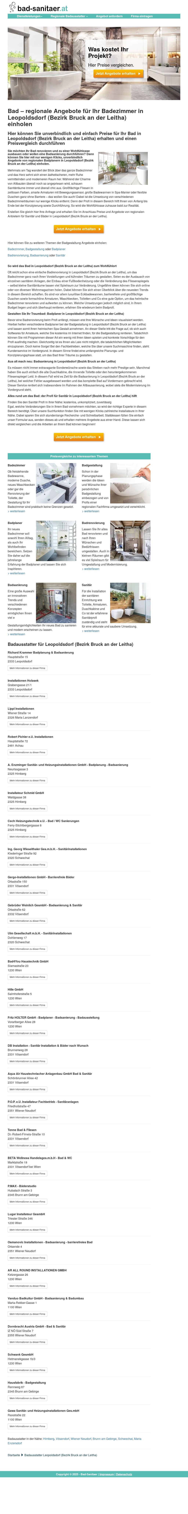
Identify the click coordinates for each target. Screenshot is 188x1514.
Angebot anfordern (109, 16)
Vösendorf (62, 1439)
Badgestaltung (35, 249)
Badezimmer (16, 249)
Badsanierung (39, 255)
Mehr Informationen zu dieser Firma (27, 668)
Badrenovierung (18, 255)
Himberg (48, 1439)
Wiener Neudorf (81, 1439)
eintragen (142, 16)
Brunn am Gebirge (105, 1439)
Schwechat (125, 1439)
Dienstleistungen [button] (29, 16)
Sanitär (60, 255)
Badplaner (58, 249)
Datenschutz (124, 1474)
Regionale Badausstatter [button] (68, 16)
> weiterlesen (16, 511)
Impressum (107, 1474)
